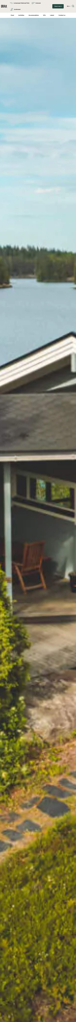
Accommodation (34, 15)
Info (44, 15)
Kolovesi (38, 3)
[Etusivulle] (4, 6)
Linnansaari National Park (21, 3)
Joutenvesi (17, 9)
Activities (21, 15)
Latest (52, 15)
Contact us (62, 15)
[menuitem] (20, 3)
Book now (58, 6)
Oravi (12, 15)
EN (68, 6)
